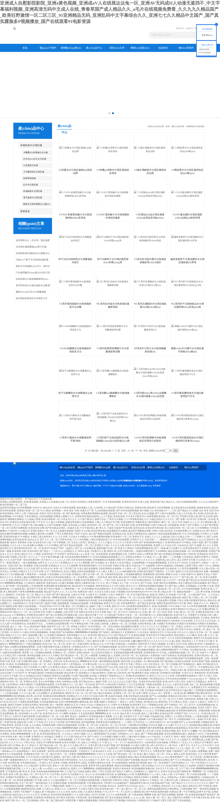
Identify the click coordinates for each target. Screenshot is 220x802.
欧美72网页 (142, 693)
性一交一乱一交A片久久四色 (168, 699)
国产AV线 (159, 739)
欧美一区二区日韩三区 (65, 568)
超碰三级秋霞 (101, 623)
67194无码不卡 (19, 673)
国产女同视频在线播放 (105, 647)
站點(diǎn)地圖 (116, 486)
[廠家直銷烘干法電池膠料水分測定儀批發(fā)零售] (187, 238)
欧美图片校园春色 (56, 635)
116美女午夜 (213, 650)
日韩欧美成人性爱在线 (95, 658)
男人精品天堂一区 (167, 592)
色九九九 (166, 684)
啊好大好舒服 (99, 786)
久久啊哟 (63, 713)
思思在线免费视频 (86, 571)
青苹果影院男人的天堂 (203, 760)
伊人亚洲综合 (137, 589)
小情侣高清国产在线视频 (127, 760)
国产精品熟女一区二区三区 (74, 655)
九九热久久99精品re (78, 536)
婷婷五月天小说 (112, 603)
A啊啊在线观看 (59, 597)
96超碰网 (149, 565)
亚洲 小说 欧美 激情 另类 (55, 609)
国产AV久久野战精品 (180, 760)
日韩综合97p (135, 612)
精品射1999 (146, 760)
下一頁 (138, 450)
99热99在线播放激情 (66, 725)
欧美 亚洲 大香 (13, 661)
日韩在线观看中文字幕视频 (111, 800)
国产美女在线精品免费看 (117, 797)
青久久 (102, 528)
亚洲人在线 (76, 792)
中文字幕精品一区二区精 (199, 696)
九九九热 (19, 670)
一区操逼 (41, 574)
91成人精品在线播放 (87, 568)
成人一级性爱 (56, 705)
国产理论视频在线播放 (143, 650)
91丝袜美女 (187, 557)
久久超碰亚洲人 (18, 589)
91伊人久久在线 (104, 754)
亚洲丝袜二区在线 (206, 519)
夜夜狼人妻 (202, 699)
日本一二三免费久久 (195, 536)
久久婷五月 (167, 736)
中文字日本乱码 (146, 577)
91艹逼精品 (210, 679)
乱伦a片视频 (148, 513)
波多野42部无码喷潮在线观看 (62, 751)
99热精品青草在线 (21, 600)
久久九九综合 (74, 710)
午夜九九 (107, 742)
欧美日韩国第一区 (51, 519)
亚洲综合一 (113, 702)
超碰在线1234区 (25, 722)
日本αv (169, 754)
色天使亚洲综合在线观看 (183, 507)
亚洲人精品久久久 (24, 554)
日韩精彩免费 (48, 725)
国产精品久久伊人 (24, 699)
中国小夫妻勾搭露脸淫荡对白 (191, 600)
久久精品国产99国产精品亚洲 (44, 760)
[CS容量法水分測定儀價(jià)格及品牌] (75, 149)
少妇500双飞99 (70, 612)
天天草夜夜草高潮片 (114, 719)
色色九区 (123, 667)
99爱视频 (136, 710)
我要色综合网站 (161, 760)
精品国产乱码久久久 (54, 592)
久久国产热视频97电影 (56, 525)
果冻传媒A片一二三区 (165, 510)
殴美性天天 (138, 536)
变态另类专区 (33, 597)
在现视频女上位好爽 (196, 586)
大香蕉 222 (41, 658)
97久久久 (100, 583)
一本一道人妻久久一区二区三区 (130, 789)
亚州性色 (39, 708)
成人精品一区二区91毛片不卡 (34, 774)
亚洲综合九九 (97, 644)
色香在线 (154, 673)
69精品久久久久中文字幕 (31, 571)
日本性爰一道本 (25, 690)
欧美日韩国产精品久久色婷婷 (181, 765)
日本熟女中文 (130, 716)
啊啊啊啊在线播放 (91, 699)
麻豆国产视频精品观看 (139, 531)
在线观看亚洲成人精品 (127, 757)
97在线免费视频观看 (156, 563)
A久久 (90, 734)
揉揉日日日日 (21, 580)
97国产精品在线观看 (22, 797)
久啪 (2, 684)
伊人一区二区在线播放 (27, 800)
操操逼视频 (112, 638)
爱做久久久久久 (13, 635)
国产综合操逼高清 (70, 687)
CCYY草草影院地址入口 (136, 519)
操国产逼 (186, 597)
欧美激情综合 (19, 623)
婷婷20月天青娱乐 (125, 560)
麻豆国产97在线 (35, 589)
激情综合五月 (157, 632)
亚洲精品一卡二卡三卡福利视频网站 (89, 621)
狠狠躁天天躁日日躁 (170, 539)
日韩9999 (117, 780)
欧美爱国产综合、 (36, 623)
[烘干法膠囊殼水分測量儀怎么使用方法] (75, 372)
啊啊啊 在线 (150, 794)
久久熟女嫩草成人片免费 (38, 641)
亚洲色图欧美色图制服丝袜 (57, 586)
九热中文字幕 (78, 594)
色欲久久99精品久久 (91, 742)
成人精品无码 (21, 679)
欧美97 (183, 525)
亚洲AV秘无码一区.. (205, 655)
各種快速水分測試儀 (31, 145)
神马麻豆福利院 (36, 673)
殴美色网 (43, 705)
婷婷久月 (163, 594)
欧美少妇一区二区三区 (54, 644)
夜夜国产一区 (122, 594)
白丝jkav (153, 693)
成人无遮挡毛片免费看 (178, 797)
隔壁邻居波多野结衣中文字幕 (171, 603)
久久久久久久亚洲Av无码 (125, 542)
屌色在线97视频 (38, 626)
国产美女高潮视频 (166, 794)
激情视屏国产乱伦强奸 (105, 734)
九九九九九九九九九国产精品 (123, 681)
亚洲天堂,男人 (208, 589)
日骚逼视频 (204, 710)
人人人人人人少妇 (61, 560)
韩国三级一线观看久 (30, 739)
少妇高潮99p (12, 684)
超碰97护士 (154, 771)
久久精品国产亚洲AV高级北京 (119, 507)
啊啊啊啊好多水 (103, 713)
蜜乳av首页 (179, 754)
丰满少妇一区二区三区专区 (112, 725)
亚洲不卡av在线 (82, 531)
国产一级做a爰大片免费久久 (168, 548)
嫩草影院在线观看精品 (176, 728)
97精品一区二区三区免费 (204, 597)
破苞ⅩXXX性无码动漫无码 (189, 571)
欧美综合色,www (75, 554)
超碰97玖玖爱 (204, 719)
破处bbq (113, 597)
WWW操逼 (17, 516)
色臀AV (168, 716)
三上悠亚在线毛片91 (155, 722)
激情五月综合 (203, 574)
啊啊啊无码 (85, 661)
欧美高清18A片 (50, 713)
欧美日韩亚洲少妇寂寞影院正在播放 (109, 531)
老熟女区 (192, 786)
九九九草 (147, 638)
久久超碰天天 (184, 739)
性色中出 (37, 507)
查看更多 (25, 211)
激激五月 (46, 699)
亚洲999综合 (55, 638)
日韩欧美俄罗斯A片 (55, 708)
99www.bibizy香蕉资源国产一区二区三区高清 (179, 757)
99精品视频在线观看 (128, 621)
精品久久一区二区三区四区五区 (29, 612)
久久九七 (179, 748)
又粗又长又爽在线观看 (64, 507)
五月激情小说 (159, 580)
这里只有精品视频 (64, 600)
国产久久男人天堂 (208, 676)
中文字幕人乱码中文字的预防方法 (88, 629)
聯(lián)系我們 (186, 48)
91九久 (13, 545)
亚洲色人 (110, 629)
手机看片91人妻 (98, 551)
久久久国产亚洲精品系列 (124, 751)
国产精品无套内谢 (147, 603)
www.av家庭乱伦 (61, 768)
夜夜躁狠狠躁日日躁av (130, 638)
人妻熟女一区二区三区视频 (122, 623)
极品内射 (76, 699)
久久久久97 (53, 563)
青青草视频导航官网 (10, 768)
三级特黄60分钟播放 (137, 725)
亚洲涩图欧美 (127, 522)
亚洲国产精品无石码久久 (203, 780)
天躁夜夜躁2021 (20, 603)
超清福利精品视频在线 (200, 725)
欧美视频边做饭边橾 (171, 597)
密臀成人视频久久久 (64, 516)
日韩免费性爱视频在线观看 (94, 513)
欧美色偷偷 (162, 742)
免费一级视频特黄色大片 (15, 760)
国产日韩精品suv (190, 539)
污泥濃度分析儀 (30, 165)
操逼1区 (154, 594)
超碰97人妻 (95, 606)
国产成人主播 (69, 757)
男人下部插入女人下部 (117, 583)
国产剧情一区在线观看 (17, 586)
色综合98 (47, 507)
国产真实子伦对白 (184, 629)
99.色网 (9, 580)
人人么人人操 (137, 797)
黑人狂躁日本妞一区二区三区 (179, 528)
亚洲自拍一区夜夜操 (149, 655)
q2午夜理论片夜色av (58, 667)
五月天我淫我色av (120, 589)
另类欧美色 (17, 765)
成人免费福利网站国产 (167, 650)
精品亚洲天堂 (71, 673)
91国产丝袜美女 (169, 655)
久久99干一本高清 (176, 580)
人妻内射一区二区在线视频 (159, 687)
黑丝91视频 (80, 734)
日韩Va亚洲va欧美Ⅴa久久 (129, 600)
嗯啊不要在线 (152, 597)
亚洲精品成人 (105, 655)
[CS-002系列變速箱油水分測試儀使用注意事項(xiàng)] (187, 417)
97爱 (91, 623)
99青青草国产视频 (162, 751)
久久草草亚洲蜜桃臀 (188, 568)
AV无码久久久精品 (19, 632)
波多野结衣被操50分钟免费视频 (16, 507)
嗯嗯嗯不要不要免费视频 (151, 728)
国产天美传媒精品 (182, 800)
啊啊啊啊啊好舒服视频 (86, 632)
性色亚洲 (126, 710)
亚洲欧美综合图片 (36, 615)
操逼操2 (73, 713)
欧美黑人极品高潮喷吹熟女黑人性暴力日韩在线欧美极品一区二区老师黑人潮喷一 (55, 577)
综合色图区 (136, 661)
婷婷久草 (111, 551)
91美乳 (122, 736)
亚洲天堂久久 (180, 615)
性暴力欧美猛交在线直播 (135, 696)
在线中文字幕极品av (197, 681)
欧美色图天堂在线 (105, 774)
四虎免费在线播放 (129, 728)
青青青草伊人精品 (78, 763)
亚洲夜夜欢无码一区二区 (36, 754)
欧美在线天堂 (208, 713)
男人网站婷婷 (10, 592)
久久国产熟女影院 (209, 525)
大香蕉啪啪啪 (96, 603)
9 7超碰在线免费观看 (10, 652)
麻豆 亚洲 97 (183, 731)
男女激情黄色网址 (88, 565)
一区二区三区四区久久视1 (96, 545)
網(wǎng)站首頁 (67, 467)
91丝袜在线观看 (198, 774)
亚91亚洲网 (172, 722)
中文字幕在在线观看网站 (47, 687)
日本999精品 (94, 626)
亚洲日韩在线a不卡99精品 (16, 536)
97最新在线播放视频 (87, 800)
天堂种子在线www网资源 (140, 554)
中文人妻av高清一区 (209, 568)
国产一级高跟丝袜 (38, 783)
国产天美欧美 (205, 786)
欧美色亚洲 (119, 516)
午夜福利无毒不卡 (132, 609)
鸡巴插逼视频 (88, 722)
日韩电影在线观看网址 (206, 690)
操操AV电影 (72, 670)
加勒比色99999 (195, 644)
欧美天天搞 (109, 708)
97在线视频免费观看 (111, 687)
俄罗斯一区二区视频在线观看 (36, 652)
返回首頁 (180, 28)
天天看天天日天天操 (176, 644)
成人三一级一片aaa (19, 626)
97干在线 (38, 722)
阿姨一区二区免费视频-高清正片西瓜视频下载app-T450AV (115, 739)
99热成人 (77, 638)
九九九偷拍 (35, 725)
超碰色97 (152, 534)
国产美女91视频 (52, 589)
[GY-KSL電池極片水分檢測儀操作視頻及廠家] (113, 194)
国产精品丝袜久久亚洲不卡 (42, 679)
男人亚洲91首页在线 (203, 513)
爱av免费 (94, 702)
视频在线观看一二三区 (188, 592)
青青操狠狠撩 (64, 679)
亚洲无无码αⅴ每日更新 (198, 670)
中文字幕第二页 (181, 774)
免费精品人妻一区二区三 (37, 786)
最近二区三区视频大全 (77, 606)
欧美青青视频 (142, 525)
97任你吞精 (186, 621)
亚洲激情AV (131, 632)
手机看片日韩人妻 (189, 516)
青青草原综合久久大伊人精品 (110, 586)
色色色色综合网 (36, 528)
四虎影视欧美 (10, 687)
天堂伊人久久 (190, 626)
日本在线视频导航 (107, 600)
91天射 (182, 574)
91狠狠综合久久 (102, 705)
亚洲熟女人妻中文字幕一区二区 (88, 574)
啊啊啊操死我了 (17, 644)
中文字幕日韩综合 (140, 594)
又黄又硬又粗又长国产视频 (101, 745)
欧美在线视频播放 (39, 632)
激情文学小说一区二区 (58, 626)
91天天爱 (87, 786)
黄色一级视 (179, 736)
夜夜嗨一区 (182, 794)
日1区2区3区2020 (8, 702)
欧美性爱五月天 (138, 705)
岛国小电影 (197, 542)
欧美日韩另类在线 (154, 528)
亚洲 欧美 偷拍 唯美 (108, 577)
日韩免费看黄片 (128, 603)
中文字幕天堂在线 (200, 797)
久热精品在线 (208, 777)
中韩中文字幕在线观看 (23, 716)
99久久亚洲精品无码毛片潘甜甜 (35, 676)
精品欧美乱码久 (135, 742)
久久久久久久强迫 (52, 728)
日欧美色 (121, 673)
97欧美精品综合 (156, 679)
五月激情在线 (35, 580)
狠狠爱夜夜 (148, 574)
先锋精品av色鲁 (70, 681)
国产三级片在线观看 (165, 513)
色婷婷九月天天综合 (128, 786)
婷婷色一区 (199, 629)
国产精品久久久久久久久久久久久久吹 (96, 757)
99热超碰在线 (157, 716)
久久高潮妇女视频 (57, 783)
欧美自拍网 (212, 673)
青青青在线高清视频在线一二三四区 (114, 722)
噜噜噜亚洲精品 (16, 519)
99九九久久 (182, 632)
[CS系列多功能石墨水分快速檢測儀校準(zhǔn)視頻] (150, 238)
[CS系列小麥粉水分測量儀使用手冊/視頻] (75, 417)
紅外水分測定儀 (30, 184)
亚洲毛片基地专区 (122, 768)
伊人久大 (89, 774)
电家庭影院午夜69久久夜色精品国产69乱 (150, 783)
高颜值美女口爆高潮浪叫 (147, 522)
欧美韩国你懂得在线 (186, 710)
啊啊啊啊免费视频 (14, 583)
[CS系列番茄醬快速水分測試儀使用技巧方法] (187, 372)
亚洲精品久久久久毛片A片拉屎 (82, 696)
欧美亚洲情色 (7, 513)
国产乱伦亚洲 (205, 516)
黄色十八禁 (58, 765)
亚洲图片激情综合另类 (99, 763)
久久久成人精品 (179, 786)
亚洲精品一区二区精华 (64, 652)
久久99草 (62, 536)
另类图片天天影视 (197, 615)
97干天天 (40, 522)
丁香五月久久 (145, 751)
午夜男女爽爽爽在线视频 (30, 592)
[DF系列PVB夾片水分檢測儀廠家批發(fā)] (150, 328)
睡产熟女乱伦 (193, 580)
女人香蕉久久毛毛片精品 (117, 563)
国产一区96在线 (87, 684)
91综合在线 (170, 632)
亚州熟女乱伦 (150, 702)
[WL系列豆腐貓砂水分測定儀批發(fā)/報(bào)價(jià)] (150, 283)
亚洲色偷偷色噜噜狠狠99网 (49, 771)
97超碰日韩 (112, 748)
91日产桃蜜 (143, 716)
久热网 (137, 731)
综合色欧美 (171, 568)
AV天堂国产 (60, 554)
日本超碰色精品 (28, 763)
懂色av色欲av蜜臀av (90, 687)
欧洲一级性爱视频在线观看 (106, 661)
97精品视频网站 (34, 644)
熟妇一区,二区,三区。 (196, 748)
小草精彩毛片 (143, 800)
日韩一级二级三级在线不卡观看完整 (58, 800)
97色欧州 (12, 531)
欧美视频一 (57, 510)
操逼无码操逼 (115, 696)
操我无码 (162, 702)
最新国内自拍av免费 (31, 789)
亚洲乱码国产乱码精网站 (61, 632)
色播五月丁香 (87, 510)
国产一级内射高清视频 (204, 789)
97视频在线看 (57, 786)
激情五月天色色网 (203, 638)
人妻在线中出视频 (136, 736)
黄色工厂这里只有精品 (131, 702)
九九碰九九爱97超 (140, 745)
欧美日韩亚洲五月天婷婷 (195, 548)
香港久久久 (60, 789)
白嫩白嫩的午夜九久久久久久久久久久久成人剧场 (156, 641)
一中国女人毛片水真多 (48, 763)
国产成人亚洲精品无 (36, 719)
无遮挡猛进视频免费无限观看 (128, 652)
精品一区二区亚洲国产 (159, 763)
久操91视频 (18, 650)
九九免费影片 (43, 693)
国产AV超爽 (195, 545)
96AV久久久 (115, 710)
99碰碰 (64, 763)
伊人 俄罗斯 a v (166, 693)
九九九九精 (29, 568)
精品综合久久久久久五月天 (25, 794)
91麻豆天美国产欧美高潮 (119, 528)
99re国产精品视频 (80, 676)
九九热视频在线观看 (105, 510)
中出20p (149, 739)
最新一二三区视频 (172, 557)
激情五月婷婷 (14, 705)
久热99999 (72, 789)
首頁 (25, 48)
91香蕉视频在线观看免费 (131, 748)
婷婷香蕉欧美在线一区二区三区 (163, 516)
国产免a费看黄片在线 (138, 673)
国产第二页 (112, 525)
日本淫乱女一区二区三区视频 (163, 664)
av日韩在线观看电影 (189, 618)
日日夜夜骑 (173, 525)
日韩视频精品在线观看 (104, 560)
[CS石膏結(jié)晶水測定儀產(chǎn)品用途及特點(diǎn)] (150, 194)
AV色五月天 (187, 673)
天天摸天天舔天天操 (88, 789)
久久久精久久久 (182, 687)
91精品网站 (44, 731)
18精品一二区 (208, 563)
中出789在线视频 (190, 534)
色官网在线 (13, 763)
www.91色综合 (153, 736)
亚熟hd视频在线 (164, 615)
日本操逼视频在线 (48, 702)
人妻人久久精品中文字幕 (107, 522)
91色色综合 (182, 545)
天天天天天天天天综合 (204, 621)
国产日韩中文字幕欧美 (133, 687)
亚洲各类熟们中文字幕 (155, 652)
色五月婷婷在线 (137, 667)
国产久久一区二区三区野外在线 (56, 539)
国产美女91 (211, 531)
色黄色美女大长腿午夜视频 (59, 583)
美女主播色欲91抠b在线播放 (192, 583)
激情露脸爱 (63, 603)
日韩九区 (57, 661)
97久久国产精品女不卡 (119, 635)
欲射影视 (7, 629)
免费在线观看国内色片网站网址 (163, 789)
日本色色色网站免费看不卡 (78, 557)
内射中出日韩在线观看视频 (138, 545)
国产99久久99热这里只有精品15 (111, 684)
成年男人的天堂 (34, 696)
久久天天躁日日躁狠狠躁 (180, 638)
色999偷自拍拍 (72, 722)
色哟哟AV (83, 716)
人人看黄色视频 (200, 716)
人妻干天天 (184, 745)
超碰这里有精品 (73, 522)
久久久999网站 (51, 545)
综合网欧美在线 (198, 650)
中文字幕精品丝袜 (79, 623)
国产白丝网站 (97, 563)
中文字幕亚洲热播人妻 (52, 557)
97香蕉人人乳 (140, 664)
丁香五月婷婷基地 (64, 534)
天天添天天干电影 (9, 676)
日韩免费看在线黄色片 (186, 676)
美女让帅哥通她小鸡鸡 (49, 681)
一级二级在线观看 (57, 710)
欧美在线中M (207, 728)
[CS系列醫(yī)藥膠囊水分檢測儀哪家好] (113, 372)
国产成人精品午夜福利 (100, 693)
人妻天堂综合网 (180, 684)
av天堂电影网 (36, 586)
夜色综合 (212, 600)
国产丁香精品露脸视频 (152, 734)
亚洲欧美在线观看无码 (107, 728)
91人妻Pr (42, 667)
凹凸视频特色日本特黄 (85, 600)
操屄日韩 (125, 661)
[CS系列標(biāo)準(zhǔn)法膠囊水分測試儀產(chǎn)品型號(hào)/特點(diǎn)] (150, 372)
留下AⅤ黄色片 (96, 618)
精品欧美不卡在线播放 (83, 586)
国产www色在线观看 (189, 722)
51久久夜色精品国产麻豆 (60, 650)
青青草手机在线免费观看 (101, 765)
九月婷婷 (98, 507)
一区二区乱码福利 (111, 626)
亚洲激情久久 (140, 771)
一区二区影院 (69, 754)
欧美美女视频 (169, 731)
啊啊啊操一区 (199, 771)
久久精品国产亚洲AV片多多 (118, 615)
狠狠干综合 (100, 519)
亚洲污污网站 (146, 621)
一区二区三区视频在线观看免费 (83, 780)
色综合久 (111, 786)
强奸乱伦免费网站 (168, 583)
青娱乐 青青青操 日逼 (21, 542)
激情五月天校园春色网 (153, 568)
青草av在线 (83, 551)
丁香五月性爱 (104, 771)
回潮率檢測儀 (29, 178)
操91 (25, 635)
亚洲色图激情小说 (118, 554)
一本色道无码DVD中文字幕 (51, 606)
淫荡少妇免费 (40, 565)
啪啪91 (103, 702)
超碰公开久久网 (136, 690)
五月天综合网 (105, 565)
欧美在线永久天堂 (102, 751)
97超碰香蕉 (213, 748)
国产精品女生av (86, 681)
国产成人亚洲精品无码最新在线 (170, 554)
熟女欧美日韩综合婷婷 (131, 658)
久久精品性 (29, 583)
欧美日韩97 (194, 728)
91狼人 (38, 728)
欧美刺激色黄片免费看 (100, 716)
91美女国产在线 (127, 525)
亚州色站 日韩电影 (61, 699)
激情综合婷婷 (7, 679)
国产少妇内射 (19, 655)
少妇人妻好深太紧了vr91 (90, 615)
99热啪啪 (178, 565)
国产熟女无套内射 (65, 797)
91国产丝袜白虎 (158, 525)
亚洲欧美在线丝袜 (205, 612)
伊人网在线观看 (151, 661)
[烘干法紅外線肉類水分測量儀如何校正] (75, 238)
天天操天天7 (92, 594)
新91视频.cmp (146, 510)
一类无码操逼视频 (61, 629)
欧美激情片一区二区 (121, 536)
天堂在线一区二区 (25, 594)
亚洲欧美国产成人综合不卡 (21, 710)
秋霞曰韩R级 (208, 609)
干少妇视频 (77, 658)
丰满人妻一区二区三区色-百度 (157, 612)
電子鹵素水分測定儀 (32, 197)
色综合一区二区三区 (38, 638)
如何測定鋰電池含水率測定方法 (31, 298)
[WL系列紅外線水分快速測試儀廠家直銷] (113, 283)
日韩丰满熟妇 (26, 684)
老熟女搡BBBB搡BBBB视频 (13, 534)
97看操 (37, 554)
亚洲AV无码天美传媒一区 (52, 513)
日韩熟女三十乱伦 (178, 742)
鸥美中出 (191, 574)
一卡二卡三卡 (119, 742)
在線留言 (189, 28)
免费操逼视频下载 (125, 708)
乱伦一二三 (144, 786)
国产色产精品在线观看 (71, 545)
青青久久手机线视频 (121, 650)
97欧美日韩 (81, 797)
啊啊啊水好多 (101, 597)
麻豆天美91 (56, 754)
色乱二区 (193, 684)
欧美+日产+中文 (156, 618)
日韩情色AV (97, 708)
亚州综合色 (138, 528)
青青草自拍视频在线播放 (151, 586)
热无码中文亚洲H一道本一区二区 (134, 647)
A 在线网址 (131, 644)
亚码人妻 (202, 635)
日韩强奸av (123, 734)
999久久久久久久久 (145, 560)
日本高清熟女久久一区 (66, 684)
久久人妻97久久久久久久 (175, 725)
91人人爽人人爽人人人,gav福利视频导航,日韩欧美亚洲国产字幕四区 (130, 571)
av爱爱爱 (93, 655)
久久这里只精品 (109, 699)
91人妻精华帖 (67, 589)
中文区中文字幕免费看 (136, 679)
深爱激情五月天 (199, 687)
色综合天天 (33, 539)
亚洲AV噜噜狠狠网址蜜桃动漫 (74, 702)
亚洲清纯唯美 (57, 693)
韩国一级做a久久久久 (197, 603)
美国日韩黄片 (13, 563)
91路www (213, 699)
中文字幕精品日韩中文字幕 (196, 792)
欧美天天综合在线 (121, 641)
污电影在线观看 (153, 684)
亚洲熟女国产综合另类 (106, 667)
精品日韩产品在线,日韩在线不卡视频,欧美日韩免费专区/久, (73, 580)
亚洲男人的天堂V (19, 557)
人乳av (163, 777)
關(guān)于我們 (48, 48)
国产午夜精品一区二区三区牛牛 (180, 705)
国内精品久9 (117, 632)
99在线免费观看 (199, 551)
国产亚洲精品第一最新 (190, 664)
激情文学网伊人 (202, 557)
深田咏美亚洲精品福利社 (87, 516)
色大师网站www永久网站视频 (150, 708)
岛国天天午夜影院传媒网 (48, 742)
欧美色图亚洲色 (185, 655)
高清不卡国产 (204, 708)
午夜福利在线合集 (114, 574)
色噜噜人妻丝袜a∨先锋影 (41, 534)
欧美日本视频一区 (71, 742)
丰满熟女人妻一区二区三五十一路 (46, 777)
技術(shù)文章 (117, 48)
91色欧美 (191, 554)
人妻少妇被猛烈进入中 (101, 539)
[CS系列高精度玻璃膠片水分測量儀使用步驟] (113, 328)
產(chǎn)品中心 (94, 48)
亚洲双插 (38, 797)
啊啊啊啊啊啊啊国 (86, 754)
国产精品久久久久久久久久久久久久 (190, 783)
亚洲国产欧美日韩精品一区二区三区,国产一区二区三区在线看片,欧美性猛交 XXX (128, 670)
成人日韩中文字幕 (186, 560)
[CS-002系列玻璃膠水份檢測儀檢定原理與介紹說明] (150, 417)
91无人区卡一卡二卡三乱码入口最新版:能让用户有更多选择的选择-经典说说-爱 (142, 792)
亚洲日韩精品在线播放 (110, 568)
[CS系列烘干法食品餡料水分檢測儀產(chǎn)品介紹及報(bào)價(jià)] (113, 417)
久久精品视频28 (59, 780)
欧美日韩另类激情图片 (62, 794)
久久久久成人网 (27, 693)
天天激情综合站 (206, 667)
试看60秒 (45, 597)
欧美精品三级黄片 (54, 736)
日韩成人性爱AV (79, 626)
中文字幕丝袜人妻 (89, 528)
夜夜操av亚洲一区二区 (28, 510)
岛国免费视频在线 (144, 548)
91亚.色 (35, 734)
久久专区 (170, 571)
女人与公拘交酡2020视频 (30, 545)
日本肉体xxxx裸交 (77, 525)
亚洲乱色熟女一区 (39, 531)
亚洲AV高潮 (28, 708)
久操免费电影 (138, 563)
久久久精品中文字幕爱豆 (200, 742)
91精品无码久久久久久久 (162, 519)
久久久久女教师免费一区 (118, 794)
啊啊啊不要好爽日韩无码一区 (201, 693)
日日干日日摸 (98, 794)
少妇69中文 (41, 710)
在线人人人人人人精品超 (157, 536)
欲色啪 (93, 676)
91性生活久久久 (69, 519)
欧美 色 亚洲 (29, 771)
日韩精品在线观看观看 (57, 623)
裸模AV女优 (171, 574)
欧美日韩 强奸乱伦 (97, 635)
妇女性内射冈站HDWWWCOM (141, 592)
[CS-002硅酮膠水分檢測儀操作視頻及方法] (75, 328)
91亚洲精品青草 (95, 783)
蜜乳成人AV (80, 650)
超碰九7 (70, 548)
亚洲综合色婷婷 (183, 661)
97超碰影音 (209, 644)
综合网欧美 (149, 600)
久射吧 (15, 792)
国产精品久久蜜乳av (122, 771)
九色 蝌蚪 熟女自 (68, 716)
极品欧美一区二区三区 (169, 589)
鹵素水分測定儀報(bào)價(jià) (36, 204)
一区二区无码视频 (85, 589)
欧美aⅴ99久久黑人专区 (174, 681)
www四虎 (71, 748)
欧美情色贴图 (138, 635)
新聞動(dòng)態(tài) (71, 48)
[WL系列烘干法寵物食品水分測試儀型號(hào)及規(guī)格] (187, 283)
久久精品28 (23, 531)
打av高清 (200, 560)
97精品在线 (32, 513)
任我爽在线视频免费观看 (23, 647)
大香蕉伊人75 (85, 751)
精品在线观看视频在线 (169, 534)
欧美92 (169, 708)
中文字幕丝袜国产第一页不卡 (161, 719)
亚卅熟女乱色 (119, 534)
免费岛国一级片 (86, 592)
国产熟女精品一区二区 (124, 754)
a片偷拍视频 (186, 789)
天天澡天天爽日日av (136, 516)
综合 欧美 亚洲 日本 (209, 510)
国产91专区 (93, 736)
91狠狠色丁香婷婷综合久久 (111, 676)
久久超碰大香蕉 (33, 519)
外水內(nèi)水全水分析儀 (34, 159)
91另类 (121, 699)
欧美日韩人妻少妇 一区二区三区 (91, 690)
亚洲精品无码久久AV (82, 647)
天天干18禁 (79, 739)
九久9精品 (192, 635)
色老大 (46, 780)
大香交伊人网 (171, 780)
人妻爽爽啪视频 (85, 748)
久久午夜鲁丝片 (11, 739)
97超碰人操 (38, 792)
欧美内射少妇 (106, 789)
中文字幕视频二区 (61, 542)
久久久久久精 (117, 545)
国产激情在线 (73, 513)
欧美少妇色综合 (71, 661)
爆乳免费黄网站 (74, 708)
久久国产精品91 (86, 519)
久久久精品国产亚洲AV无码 (37, 765)
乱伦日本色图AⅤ (103, 652)
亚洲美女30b (199, 531)
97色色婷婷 (24, 748)
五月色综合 (138, 722)
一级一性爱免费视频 (62, 739)
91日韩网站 (161, 551)
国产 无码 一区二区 (167, 667)
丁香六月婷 (109, 580)
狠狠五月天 (113, 658)
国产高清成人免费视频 (196, 751)
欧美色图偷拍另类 (118, 690)
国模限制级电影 (103, 768)
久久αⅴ (82, 670)
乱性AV (137, 629)
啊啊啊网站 (89, 768)
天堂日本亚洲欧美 (34, 670)
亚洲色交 (45, 794)
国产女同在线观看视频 (127, 510)
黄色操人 (92, 542)
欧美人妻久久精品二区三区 (151, 754)
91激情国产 (177, 751)
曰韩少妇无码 (165, 531)
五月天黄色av (175, 702)
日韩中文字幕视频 (120, 705)
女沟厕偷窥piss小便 (124, 774)
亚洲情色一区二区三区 (124, 693)
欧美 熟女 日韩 (71, 510)
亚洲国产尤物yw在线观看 (80, 597)
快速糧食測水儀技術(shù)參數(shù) (33, 253)
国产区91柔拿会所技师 (76, 765)
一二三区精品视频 (9, 693)
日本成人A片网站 (8, 571)
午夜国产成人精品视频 (32, 525)
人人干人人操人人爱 (31, 768)
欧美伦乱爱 (180, 693)
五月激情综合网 (13, 771)
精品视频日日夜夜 (130, 626)
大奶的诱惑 (150, 742)
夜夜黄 (57, 664)
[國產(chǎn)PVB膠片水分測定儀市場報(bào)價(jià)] (187, 328)
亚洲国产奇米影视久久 (17, 777)
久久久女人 (148, 710)
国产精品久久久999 (60, 731)
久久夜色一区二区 (131, 568)
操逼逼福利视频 (145, 699)
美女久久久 (131, 586)
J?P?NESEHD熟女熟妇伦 (139, 580)
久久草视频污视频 (109, 736)
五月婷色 (205, 618)
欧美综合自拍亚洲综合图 (22, 522)
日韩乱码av (172, 777)
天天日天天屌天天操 (105, 592)
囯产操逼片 (104, 632)
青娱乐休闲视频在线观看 (127, 765)
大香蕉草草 (30, 574)
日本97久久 (99, 748)
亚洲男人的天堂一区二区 (125, 655)
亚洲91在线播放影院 (190, 777)
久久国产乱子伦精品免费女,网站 (80, 771)
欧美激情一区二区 (94, 719)
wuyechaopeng (89, 710)
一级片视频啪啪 (29, 563)
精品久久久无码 (43, 594)
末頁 (145, 450)
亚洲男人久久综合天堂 (164, 545)
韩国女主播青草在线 (84, 583)
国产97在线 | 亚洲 (149, 583)
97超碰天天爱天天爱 (161, 800)
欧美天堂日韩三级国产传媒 (42, 603)
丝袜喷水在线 (139, 618)
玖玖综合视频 (155, 725)
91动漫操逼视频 (38, 621)
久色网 (86, 708)
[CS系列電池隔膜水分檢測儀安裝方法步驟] (75, 283)
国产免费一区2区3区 (186, 519)
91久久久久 (170, 739)
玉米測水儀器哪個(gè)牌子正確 (31, 247)
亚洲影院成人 (178, 647)
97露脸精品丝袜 (155, 705)
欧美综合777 (138, 565)
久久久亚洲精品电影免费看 (60, 719)
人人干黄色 (106, 516)
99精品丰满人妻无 (122, 565)
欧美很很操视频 (148, 757)
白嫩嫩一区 (196, 731)
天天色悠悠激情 (86, 713)
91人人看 (157, 557)
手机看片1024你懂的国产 (116, 783)
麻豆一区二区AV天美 (171, 522)
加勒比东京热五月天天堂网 (92, 612)
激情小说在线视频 (27, 606)
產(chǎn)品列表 (178, 126)
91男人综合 (29, 742)
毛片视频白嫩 (17, 574)
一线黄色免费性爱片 (144, 551)
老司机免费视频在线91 (175, 734)
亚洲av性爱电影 (159, 606)
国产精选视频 (123, 745)
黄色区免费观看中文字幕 (29, 780)
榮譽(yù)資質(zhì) (140, 48)
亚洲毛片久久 (137, 539)
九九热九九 (47, 789)
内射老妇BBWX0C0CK (197, 647)
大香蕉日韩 (106, 780)
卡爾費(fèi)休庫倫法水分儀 (35, 152)
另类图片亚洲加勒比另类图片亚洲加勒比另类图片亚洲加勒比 (187, 623)
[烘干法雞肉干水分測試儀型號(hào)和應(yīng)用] (113, 238)
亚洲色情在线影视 (77, 783)
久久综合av (67, 734)
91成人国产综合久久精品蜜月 (39, 618)
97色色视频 (53, 574)
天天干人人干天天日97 (202, 745)
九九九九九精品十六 (89, 760)
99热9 (155, 531)
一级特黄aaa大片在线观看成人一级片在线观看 (23, 751)
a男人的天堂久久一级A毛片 (163, 745)
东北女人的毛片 (79, 542)
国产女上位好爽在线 (85, 548)
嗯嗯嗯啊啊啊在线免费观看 (118, 618)
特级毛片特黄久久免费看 (146, 777)
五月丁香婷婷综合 (53, 571)
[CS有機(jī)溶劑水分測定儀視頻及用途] (113, 149)
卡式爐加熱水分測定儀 (33, 172)
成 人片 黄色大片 (29, 745)
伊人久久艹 (34, 557)
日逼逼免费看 (171, 618)
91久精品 (147, 557)
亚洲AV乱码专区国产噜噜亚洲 (176, 771)
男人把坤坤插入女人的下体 (28, 713)
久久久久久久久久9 (149, 626)
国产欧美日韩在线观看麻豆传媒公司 (89, 731)
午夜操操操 (137, 794)
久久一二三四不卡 (187, 667)
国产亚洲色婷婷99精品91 (151, 542)
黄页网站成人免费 (201, 739)
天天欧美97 (194, 563)
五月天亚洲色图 (136, 684)
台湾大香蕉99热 (125, 551)
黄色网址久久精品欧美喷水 (92, 673)
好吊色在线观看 (121, 539)
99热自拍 (130, 800)
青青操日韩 (140, 507)
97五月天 (134, 583)
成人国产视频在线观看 (100, 534)
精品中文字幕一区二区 (80, 609)
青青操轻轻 (200, 673)
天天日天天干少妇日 (177, 563)
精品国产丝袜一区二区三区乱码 (124, 513)
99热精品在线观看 (79, 603)
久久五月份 (71, 592)
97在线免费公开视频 (166, 600)
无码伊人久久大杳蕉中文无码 (79, 777)
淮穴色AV (46, 560)
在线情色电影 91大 (186, 719)
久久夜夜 (106, 606)
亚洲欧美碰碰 (161, 577)
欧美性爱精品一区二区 (47, 716)
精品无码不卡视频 (128, 577)
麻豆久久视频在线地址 (43, 600)
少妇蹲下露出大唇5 (194, 565)
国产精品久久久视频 (187, 510)
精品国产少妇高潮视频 (158, 507)
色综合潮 (121, 580)
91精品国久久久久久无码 (57, 792)
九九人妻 (117, 716)
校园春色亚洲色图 (138, 763)
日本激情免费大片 (182, 531)
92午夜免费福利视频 (100, 536)
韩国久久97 (76, 768)
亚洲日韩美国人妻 (147, 623)
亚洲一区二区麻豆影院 (77, 644)
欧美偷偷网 (88, 522)
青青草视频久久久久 (77, 635)
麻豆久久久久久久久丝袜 (161, 676)
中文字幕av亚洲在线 (115, 644)
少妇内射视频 (46, 516)
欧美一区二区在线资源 (96, 554)
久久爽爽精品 (18, 615)
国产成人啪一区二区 (192, 577)
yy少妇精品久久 (69, 551)
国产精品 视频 (17, 641)
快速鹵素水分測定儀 (32, 191)
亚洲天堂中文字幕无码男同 (159, 635)
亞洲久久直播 (151, 748)
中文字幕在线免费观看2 (17, 621)
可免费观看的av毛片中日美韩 (22, 667)
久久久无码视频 (80, 539)
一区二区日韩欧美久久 (144, 615)
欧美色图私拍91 (102, 589)
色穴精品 (67, 638)
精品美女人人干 (190, 641)
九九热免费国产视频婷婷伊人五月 (48, 748)
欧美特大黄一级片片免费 (18, 736)
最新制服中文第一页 (107, 548)
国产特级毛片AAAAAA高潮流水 (68, 641)
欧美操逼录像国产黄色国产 (202, 794)
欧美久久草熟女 (126, 548)
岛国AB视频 (192, 736)
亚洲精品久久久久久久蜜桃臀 (75, 563)
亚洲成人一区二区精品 (171, 626)
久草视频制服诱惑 (133, 574)
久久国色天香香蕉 (182, 716)
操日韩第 (159, 574)
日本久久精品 (177, 536)
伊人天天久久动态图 (54, 722)
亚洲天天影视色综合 (137, 534)
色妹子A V (205, 652)
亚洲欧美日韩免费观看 (54, 696)
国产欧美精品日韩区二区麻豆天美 (62, 528)
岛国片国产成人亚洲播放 (20, 565)
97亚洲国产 (26, 792)
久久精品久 (201, 702)
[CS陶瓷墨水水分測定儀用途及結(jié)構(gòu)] (187, 149)
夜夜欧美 (99, 777)
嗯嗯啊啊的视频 (70, 728)
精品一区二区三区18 (117, 612)
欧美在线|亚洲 (19, 539)
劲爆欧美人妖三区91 (166, 560)
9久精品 (10, 664)
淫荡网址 (47, 661)
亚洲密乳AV (37, 736)
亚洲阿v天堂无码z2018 (98, 650)
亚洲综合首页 (30, 681)
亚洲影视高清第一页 (32, 661)
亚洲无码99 (32, 551)
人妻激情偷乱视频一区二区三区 (183, 652)
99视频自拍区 (208, 722)
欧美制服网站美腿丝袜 (143, 768)
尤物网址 (134, 780)
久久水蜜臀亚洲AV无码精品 (119, 777)
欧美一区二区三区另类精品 (155, 609)
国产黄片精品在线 (61, 594)
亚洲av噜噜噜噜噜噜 (20, 734)
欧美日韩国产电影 (201, 661)
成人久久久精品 (26, 687)
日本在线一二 (152, 539)
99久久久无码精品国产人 (29, 609)
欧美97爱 (112, 621)
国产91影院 (193, 525)
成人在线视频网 (27, 658)
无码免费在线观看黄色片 (138, 606)
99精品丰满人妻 (178, 670)
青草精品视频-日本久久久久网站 (43, 655)
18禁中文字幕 (126, 664)
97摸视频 (120, 592)
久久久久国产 (160, 638)
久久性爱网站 (202, 528)
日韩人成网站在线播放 (185, 708)
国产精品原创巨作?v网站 (121, 731)
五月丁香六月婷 (187, 768)
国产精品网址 (167, 661)
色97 (50, 664)
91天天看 (46, 739)
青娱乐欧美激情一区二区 (81, 667)
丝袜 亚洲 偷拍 (166, 748)
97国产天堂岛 (80, 534)
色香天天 (42, 563)
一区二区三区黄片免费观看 (13, 528)
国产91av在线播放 (158, 696)
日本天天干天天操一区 (166, 768)
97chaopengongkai (195, 679)
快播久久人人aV (191, 522)
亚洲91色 (111, 673)
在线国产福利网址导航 (208, 765)
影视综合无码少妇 (177, 696)
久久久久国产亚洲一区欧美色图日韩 (21, 560)
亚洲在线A (151, 667)
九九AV (16, 525)
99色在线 (4, 626)
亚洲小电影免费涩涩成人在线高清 (54, 647)
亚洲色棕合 (202, 554)
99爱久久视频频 (54, 612)
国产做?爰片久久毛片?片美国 (109, 679)
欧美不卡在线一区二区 (36, 650)
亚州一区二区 (107, 760)
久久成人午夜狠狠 (55, 522)
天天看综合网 (89, 664)
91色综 (6, 765)
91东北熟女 (143, 632)
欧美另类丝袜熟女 (69, 760)
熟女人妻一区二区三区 (94, 638)
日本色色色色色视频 (81, 560)
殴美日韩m (191, 754)
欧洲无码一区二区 (96, 525)
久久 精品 (134, 734)
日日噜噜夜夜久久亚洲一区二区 (31, 664)
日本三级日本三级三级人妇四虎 (158, 629)
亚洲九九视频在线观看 (59, 658)
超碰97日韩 (101, 681)
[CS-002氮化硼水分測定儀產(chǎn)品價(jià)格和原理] (187, 194)
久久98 (115, 713)
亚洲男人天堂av (107, 594)
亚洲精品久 (151, 589)
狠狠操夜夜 (102, 710)
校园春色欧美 (203, 507)
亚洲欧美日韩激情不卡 (137, 676)
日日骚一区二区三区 (88, 725)
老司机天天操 (21, 725)
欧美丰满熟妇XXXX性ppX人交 (186, 609)
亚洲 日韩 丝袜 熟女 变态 (25, 731)
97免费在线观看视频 (28, 702)
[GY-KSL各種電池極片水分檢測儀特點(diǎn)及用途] (75, 194)
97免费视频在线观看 (44, 684)
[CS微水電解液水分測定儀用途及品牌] (150, 149)
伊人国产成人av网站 (174, 586)
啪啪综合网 (11, 606)
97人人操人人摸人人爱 (161, 774)
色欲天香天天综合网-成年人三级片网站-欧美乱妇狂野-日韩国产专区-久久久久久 (160, 713)
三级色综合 (184, 780)
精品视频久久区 (84, 507)
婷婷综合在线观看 (61, 676)
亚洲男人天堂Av (87, 728)
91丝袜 (210, 586)
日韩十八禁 (20, 513)
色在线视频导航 (96, 797)
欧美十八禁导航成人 (72, 664)
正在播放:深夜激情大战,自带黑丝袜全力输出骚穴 (169, 690)
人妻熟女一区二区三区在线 (131, 597)
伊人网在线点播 (208, 522)
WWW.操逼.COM (176, 606)
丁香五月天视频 (115, 519)
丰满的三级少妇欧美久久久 (43, 536)
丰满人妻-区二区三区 (183, 612)
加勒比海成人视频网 (135, 719)
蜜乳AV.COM (118, 606)
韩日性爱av (179, 635)
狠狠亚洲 (40, 583)
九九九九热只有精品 (108, 664)
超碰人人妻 (18, 618)
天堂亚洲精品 (31, 516)
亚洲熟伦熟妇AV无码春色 (167, 621)
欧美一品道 (188, 702)
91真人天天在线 (184, 513)
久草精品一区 (156, 780)
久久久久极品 (105, 542)
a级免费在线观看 (42, 690)
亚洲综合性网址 (133, 557)
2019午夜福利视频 (190, 589)
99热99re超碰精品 (164, 565)
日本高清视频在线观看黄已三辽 (108, 557)
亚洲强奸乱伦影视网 (170, 673)
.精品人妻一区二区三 (155, 797)
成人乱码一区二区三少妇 (26, 629)
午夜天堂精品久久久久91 (152, 765)
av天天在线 (65, 574)
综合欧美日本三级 (42, 542)
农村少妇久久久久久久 (63, 690)
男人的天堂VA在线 (151, 731)
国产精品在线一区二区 (51, 745)
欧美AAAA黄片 (207, 641)
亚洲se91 (144, 780)
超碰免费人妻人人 (37, 635)
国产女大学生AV (44, 568)
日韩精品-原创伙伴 (160, 786)
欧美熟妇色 (49, 797)
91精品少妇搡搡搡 (64, 618)
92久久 (208, 565)
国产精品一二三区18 (50, 551)
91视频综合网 (81, 618)
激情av (37, 699)
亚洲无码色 (47, 554)
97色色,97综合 (86, 705)
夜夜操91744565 (196, 734)
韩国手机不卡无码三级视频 (151, 644)
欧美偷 (172, 594)
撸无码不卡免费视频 (154, 658)
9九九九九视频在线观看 (61, 531)
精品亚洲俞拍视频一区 (179, 551)
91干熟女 (184, 650)
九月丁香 (23, 783)
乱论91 (212, 548)
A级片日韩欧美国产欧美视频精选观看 (184, 658)
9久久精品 (45, 510)
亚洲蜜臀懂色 (141, 774)
